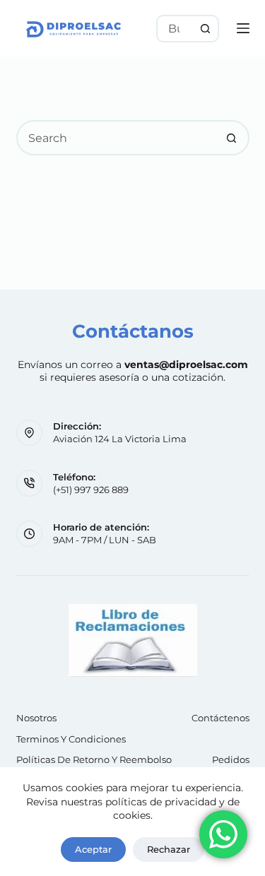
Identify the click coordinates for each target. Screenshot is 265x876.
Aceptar (93, 849)
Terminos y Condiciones (71, 739)
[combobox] (175, 28)
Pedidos (230, 759)
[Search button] (205, 28)
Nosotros (36, 717)
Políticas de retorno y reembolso (94, 759)
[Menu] (243, 28)
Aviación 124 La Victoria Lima (120, 438)
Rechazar (168, 849)
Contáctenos (220, 717)
